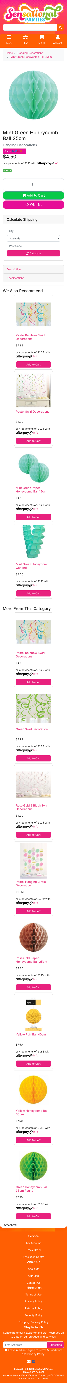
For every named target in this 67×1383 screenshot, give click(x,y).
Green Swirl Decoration (32, 729)
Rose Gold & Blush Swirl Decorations (32, 807)
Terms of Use (33, 1294)
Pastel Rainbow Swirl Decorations (30, 337)
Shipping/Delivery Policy (33, 1322)
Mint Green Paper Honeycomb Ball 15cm (31, 489)
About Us (33, 1268)
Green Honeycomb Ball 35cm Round (31, 1188)
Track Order (33, 1250)
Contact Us (33, 1282)
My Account (33, 1243)
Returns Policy (33, 1308)
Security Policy (34, 1315)
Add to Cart (35, 195)
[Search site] (60, 27)
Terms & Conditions (50, 1350)
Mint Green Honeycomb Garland (32, 566)
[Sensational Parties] (33, 13)
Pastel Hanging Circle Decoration (31, 883)
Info (57, 163)
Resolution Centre (33, 1256)
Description (14, 269)
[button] (33, 205)
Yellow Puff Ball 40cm (31, 1034)
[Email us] (29, 1361)
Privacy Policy (33, 1301)
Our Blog (33, 1275)
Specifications (15, 277)
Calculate (35, 253)
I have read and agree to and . (34, 1352)
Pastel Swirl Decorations (32, 411)
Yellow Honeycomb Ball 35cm (32, 1112)
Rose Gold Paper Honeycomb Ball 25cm (31, 959)
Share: (8, 151)
